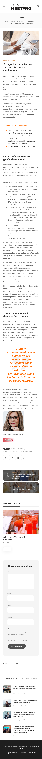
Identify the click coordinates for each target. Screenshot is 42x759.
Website (10, 617)
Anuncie (23, 753)
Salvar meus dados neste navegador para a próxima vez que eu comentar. (20, 633)
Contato (32, 753)
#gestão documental (11, 451)
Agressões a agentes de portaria (20, 133)
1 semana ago (16, 720)
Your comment (12, 572)
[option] (21, 526)
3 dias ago (16, 705)
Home (6, 21)
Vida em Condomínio (24, 487)
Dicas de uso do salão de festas (20, 130)
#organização (27, 451)
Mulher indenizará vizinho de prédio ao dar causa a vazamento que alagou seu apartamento (23, 476)
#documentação (18, 448)
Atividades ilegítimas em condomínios (22, 146)
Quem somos (12, 753)
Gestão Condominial (17, 21)
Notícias (14, 472)
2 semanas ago (17, 736)
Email (9, 605)
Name (9, 593)
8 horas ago (16, 693)
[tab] (25, 679)
